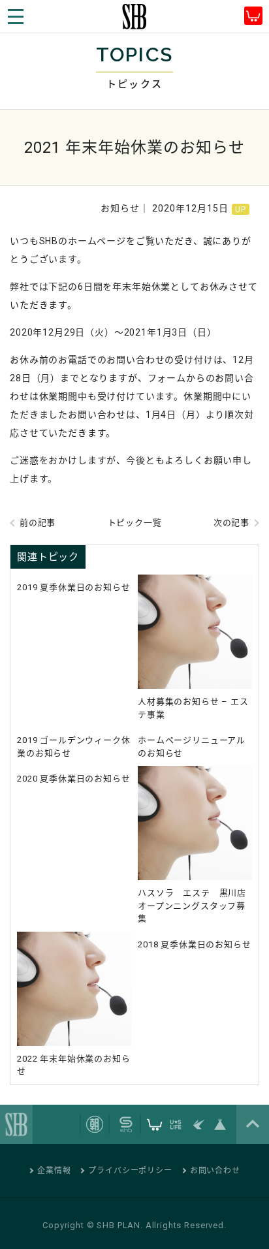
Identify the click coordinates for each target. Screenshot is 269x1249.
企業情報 (54, 1170)
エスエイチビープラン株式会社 (16, 1124)
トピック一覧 (135, 523)
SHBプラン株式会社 (134, 16)
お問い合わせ (215, 1170)
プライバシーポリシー (130, 1170)
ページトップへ (252, 1124)
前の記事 (37, 523)
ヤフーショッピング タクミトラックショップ (253, 16)
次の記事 (231, 523)
